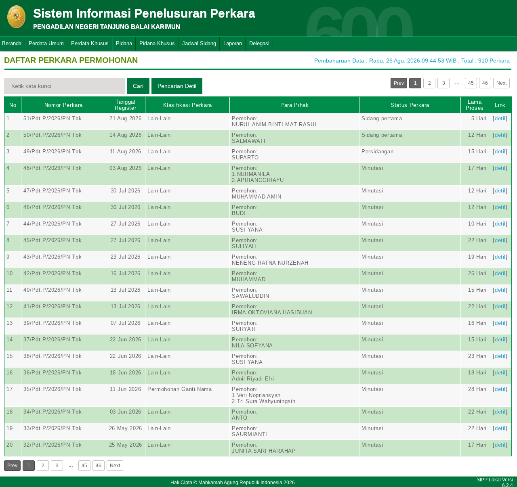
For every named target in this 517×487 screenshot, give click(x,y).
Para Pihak (294, 105)
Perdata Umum (46, 43)
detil (500, 118)
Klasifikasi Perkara (187, 105)
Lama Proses (475, 105)
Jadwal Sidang (199, 43)
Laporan (232, 43)
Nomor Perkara (63, 105)
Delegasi (259, 43)
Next (501, 83)
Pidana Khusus (157, 43)
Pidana (124, 43)
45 (471, 83)
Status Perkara (410, 105)
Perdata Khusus (90, 43)
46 (485, 83)
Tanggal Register (125, 105)
